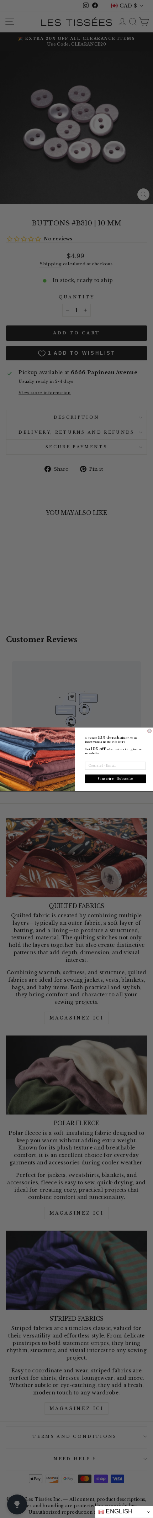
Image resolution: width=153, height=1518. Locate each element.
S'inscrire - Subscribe (115, 779)
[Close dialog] (150, 731)
